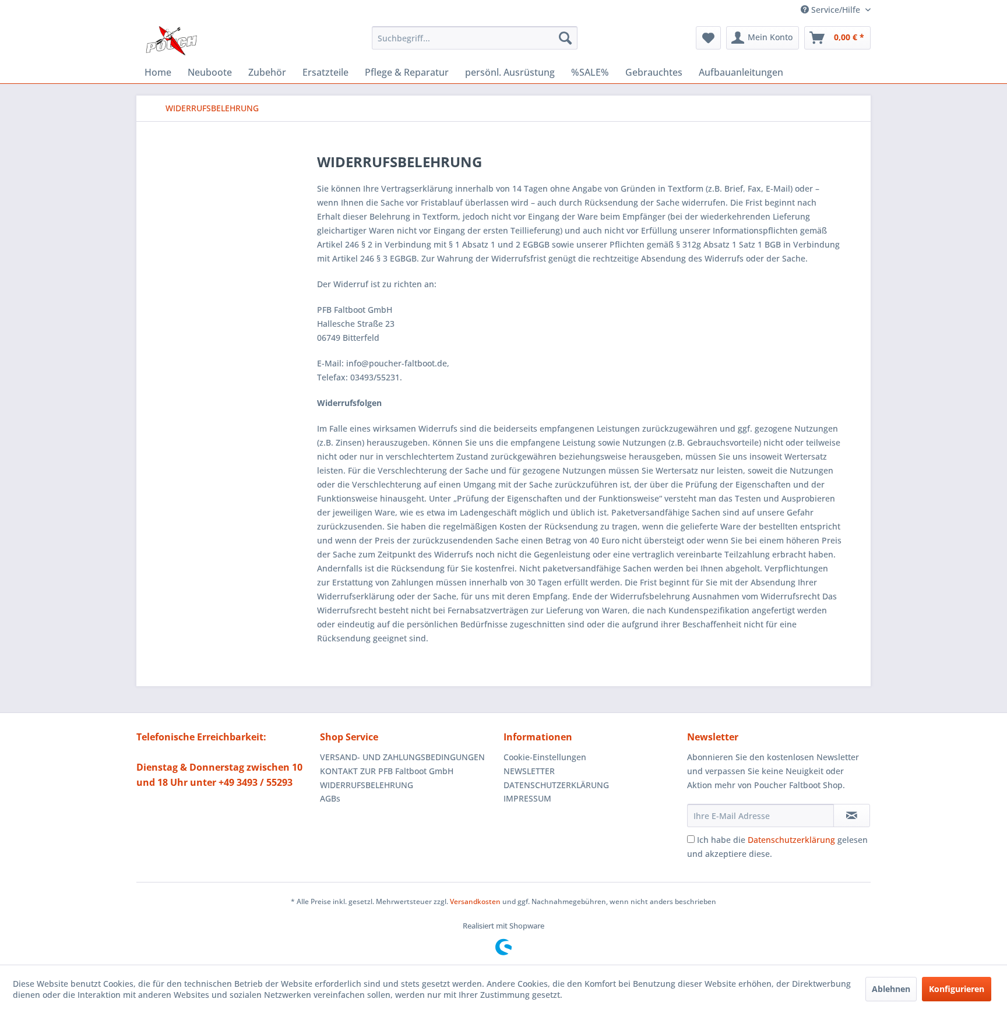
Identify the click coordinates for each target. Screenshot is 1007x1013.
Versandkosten (475, 901)
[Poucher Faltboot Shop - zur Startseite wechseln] (171, 40)
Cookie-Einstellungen (545, 757)
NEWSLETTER (529, 770)
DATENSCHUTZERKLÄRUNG (556, 784)
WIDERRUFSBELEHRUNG (366, 784)
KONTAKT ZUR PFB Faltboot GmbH (386, 770)
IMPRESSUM (527, 798)
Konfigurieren (956, 988)
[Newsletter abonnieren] (851, 815)
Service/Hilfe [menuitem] (835, 9)
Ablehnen (891, 988)
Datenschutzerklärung (791, 839)
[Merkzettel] (708, 38)
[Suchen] (565, 38)
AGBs (330, 798)
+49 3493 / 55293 (256, 782)
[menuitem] (475, 38)
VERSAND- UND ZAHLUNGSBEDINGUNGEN (402, 757)
